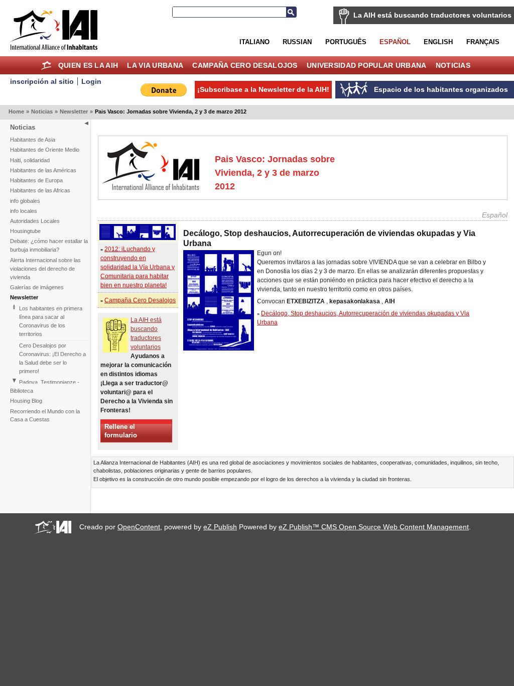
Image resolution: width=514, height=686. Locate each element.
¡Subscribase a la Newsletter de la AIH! (263, 89)
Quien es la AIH (88, 65)
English (438, 42)
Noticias (453, 65)
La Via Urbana (155, 65)
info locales (23, 211)
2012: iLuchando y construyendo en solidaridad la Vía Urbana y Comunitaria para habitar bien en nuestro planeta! (137, 267)
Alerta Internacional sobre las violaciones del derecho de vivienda (45, 268)
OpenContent (138, 527)
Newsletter (74, 111)
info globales (25, 201)
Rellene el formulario (120, 431)
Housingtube (25, 231)
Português (345, 42)
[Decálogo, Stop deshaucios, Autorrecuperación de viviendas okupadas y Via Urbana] (218, 348)
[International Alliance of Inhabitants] (53, 30)
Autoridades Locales (35, 221)
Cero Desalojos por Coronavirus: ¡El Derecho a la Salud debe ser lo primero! (52, 358)
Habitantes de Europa (36, 180)
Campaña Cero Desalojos (244, 65)
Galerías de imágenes (37, 287)
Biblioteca (21, 391)
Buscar (291, 12)
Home (46, 65)
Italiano (254, 42)
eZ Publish (220, 527)
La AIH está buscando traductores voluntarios (432, 15)
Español (395, 42)
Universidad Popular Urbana (366, 65)
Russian (297, 42)
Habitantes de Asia (32, 140)
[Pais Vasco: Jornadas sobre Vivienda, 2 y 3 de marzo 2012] (137, 238)
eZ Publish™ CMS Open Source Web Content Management (374, 527)
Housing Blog (26, 401)
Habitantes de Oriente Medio (44, 150)
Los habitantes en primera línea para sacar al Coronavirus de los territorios (50, 321)
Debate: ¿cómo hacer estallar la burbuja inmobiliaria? (49, 245)
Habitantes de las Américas (43, 170)
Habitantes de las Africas (40, 190)
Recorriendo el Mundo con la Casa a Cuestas (45, 415)
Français (482, 42)
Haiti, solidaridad (30, 160)
